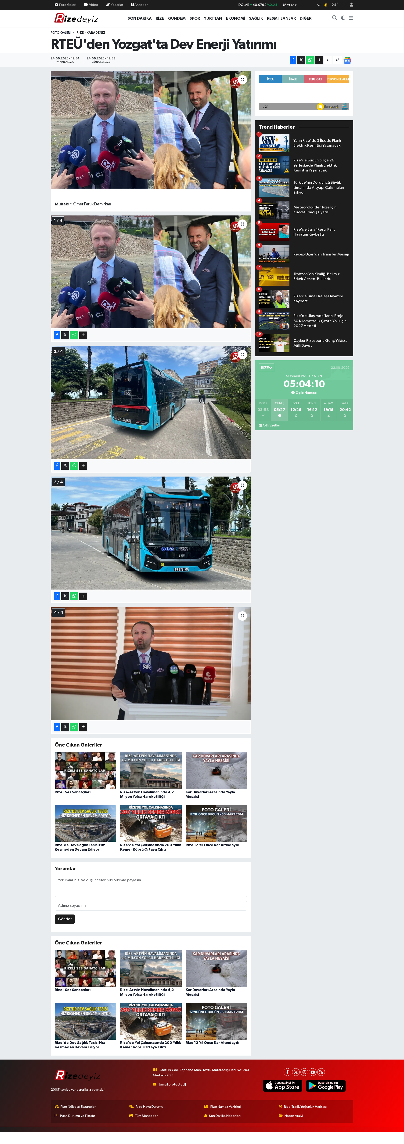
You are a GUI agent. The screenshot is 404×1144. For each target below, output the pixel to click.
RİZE (160, 18)
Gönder (65, 919)
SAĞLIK (256, 18)
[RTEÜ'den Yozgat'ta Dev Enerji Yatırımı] (151, 130)
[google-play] (325, 1086)
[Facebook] (287, 1072)
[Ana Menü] (351, 18)
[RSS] (321, 1072)
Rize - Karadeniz (90, 32)
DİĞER (305, 18)
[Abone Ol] (347, 60)
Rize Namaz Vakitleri (225, 1106)
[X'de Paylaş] (301, 60)
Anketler (141, 5)
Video (93, 5)
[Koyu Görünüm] (343, 18)
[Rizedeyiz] (77, 18)
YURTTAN (213, 18)
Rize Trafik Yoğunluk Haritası (305, 1106)
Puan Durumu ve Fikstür (77, 1116)
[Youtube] (313, 1072)
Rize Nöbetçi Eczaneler (78, 1106)
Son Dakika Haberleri (225, 1116)
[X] (296, 1072)
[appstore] (282, 1086)
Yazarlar (117, 5)
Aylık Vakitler (271, 425)
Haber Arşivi (294, 1116)
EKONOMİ (235, 18)
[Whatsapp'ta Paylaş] (310, 60)
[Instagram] (304, 1072)
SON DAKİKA (140, 18)
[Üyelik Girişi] (349, 5)
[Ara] (334, 18)
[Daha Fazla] (319, 60)
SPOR (195, 18)
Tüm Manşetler (146, 1116)
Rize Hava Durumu (149, 1106)
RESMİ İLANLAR (281, 18)
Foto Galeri (67, 5)
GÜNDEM (177, 18)
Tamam (349, 1137)
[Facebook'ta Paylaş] (293, 60)
